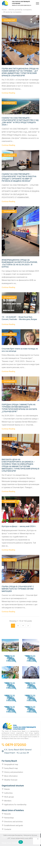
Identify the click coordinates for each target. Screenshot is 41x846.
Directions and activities (13, 822)
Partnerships (9, 818)
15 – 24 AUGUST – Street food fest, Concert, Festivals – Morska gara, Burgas (19, 318)
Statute (7, 789)
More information (11, 776)
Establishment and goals (13, 825)
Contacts (7, 829)
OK (21, 842)
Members (7, 801)
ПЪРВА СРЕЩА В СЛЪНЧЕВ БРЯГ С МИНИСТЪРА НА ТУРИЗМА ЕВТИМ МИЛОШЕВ (18, 588)
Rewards (7, 814)
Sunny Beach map (11, 768)
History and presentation (13, 772)
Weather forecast (10, 780)
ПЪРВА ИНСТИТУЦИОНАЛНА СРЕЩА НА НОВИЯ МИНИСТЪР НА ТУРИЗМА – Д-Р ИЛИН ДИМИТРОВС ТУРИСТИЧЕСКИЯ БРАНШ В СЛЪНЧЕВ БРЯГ (20, 72)
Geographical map (11, 764)
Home (4, 10)
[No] (38, 839)
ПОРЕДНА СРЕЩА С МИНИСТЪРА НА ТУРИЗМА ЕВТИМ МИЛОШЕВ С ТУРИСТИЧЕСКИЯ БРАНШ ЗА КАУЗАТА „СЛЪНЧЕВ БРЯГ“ (19, 408)
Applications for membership (15, 805)
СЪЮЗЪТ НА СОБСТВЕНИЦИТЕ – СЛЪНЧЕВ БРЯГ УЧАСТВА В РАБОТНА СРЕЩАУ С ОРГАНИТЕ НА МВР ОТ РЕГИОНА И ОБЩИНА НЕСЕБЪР (19, 177)
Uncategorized (9, 20)
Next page (28, 626)
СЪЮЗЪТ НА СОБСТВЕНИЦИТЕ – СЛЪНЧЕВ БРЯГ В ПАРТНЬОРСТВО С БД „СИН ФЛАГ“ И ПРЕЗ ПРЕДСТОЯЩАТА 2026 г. (20, 121)
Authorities (8, 793)
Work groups (9, 797)
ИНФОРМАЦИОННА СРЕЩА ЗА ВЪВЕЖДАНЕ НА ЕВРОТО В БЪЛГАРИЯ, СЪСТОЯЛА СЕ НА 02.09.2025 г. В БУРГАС (19, 263)
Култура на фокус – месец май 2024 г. (19, 526)
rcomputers (27, 10)
